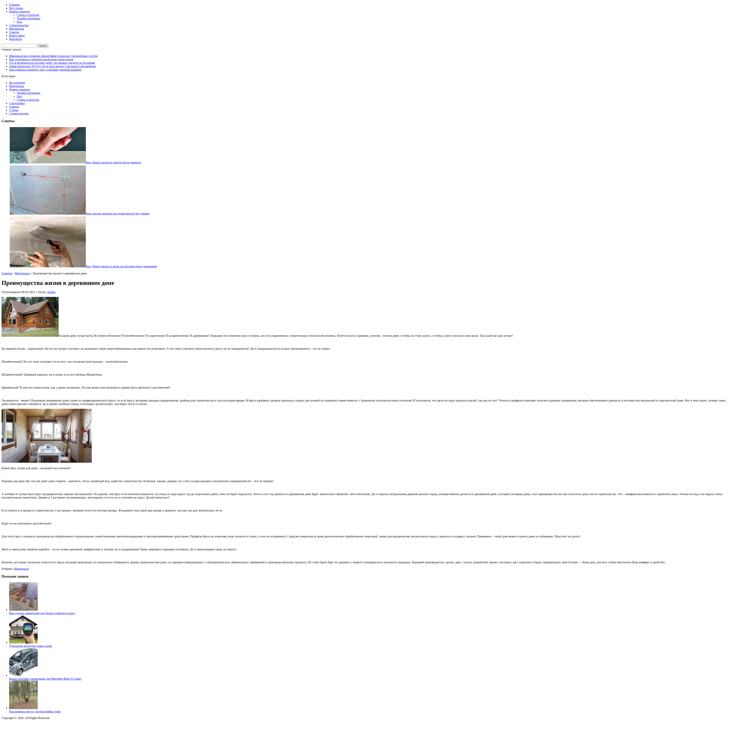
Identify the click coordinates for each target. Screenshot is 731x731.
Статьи (13, 110)
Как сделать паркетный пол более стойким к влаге (42, 613)
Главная (14, 4)
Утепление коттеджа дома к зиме (30, 646)
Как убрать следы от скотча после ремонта (113, 162)
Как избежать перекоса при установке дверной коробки (45, 69)
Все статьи (16, 8)
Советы (14, 32)
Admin (51, 292)
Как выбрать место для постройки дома (35, 711)
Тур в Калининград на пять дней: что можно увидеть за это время (52, 62)
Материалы (16, 28)
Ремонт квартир (19, 11)
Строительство (19, 25)
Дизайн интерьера (28, 18)
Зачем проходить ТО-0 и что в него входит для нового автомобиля (52, 66)
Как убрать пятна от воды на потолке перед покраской (121, 266)
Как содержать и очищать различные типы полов (41, 59)
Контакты (15, 39)
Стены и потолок (28, 15)
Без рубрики (17, 82)
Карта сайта (17, 35)
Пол (19, 21)
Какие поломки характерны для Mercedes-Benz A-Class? (45, 678)
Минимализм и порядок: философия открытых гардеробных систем (53, 56)
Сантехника (17, 103)
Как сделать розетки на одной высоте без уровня (117, 213)
